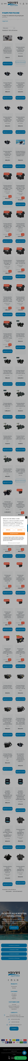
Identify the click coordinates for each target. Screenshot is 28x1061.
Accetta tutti (14, 533)
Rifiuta (8, 530)
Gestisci (19, 530)
